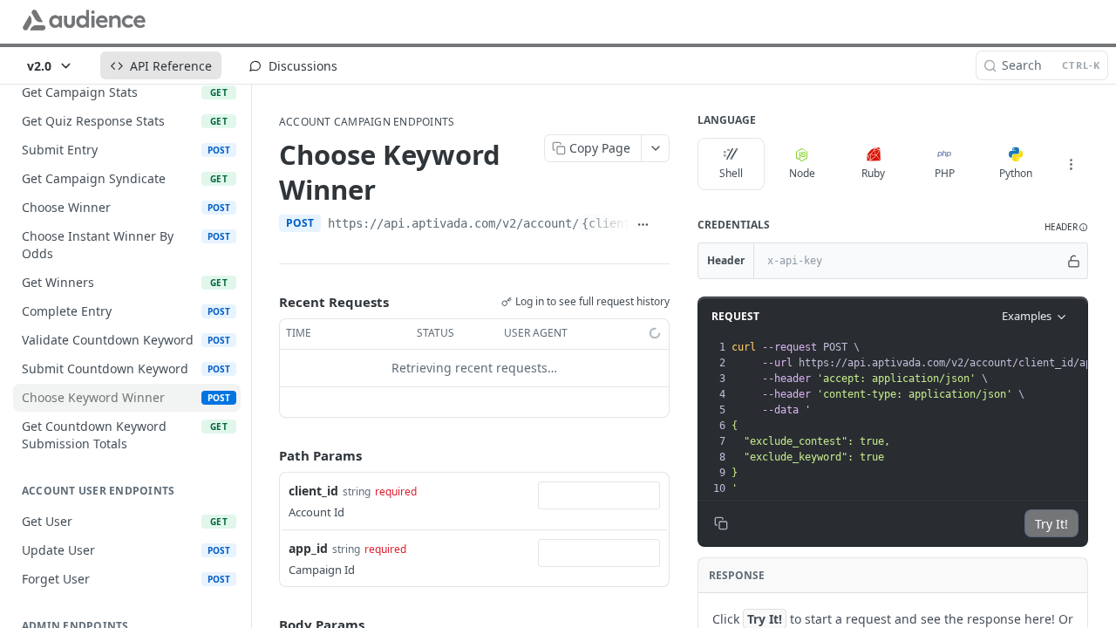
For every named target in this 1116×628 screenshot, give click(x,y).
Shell (731, 173)
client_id (313, 490)
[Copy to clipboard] (663, 225)
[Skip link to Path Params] (267, 455)
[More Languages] (1070, 164)
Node (802, 173)
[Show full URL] (643, 225)
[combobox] (599, 495)
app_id (308, 548)
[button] (1066, 227)
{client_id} (620, 223)
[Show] (1074, 260)
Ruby (873, 173)
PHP (945, 173)
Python (1015, 173)
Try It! (1051, 523)
